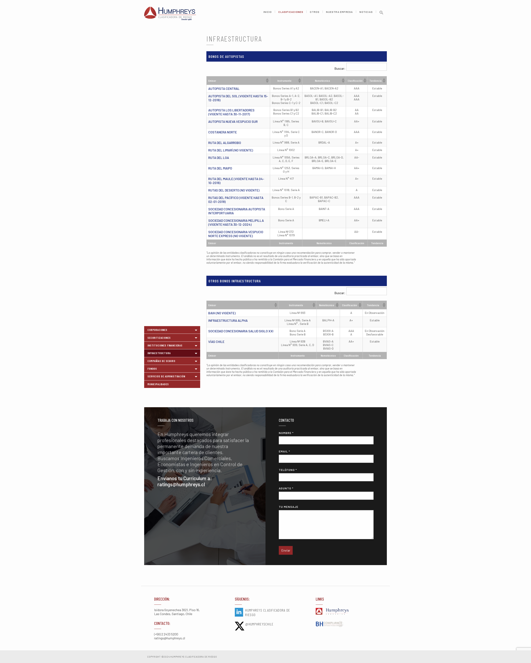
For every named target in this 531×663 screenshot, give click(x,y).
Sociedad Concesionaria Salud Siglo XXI (240, 331)
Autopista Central (224, 88)
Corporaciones (157, 330)
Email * (284, 451)
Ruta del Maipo (220, 168)
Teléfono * (288, 470)
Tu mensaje (288, 506)
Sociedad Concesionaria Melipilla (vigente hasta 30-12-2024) (236, 222)
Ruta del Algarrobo (224, 143)
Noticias (366, 12)
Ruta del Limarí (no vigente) (230, 150)
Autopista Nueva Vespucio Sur (233, 121)
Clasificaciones (290, 12)
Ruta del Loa (218, 158)
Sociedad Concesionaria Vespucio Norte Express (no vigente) (235, 234)
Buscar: (339, 68)
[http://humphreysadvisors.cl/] (346, 611)
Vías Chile (216, 342)
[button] (381, 14)
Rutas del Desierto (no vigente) (233, 190)
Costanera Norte (222, 132)
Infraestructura (159, 353)
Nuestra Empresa (339, 12)
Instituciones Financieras (165, 345)
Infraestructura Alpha (228, 320)
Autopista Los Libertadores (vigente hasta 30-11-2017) (231, 112)
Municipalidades (158, 384)
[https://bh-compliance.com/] (346, 624)
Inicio (267, 12)
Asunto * (286, 488)
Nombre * (286, 433)
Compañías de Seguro (161, 361)
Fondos (152, 368)
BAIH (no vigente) (222, 313)
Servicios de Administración (166, 376)
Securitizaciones (159, 337)
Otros (314, 12)
